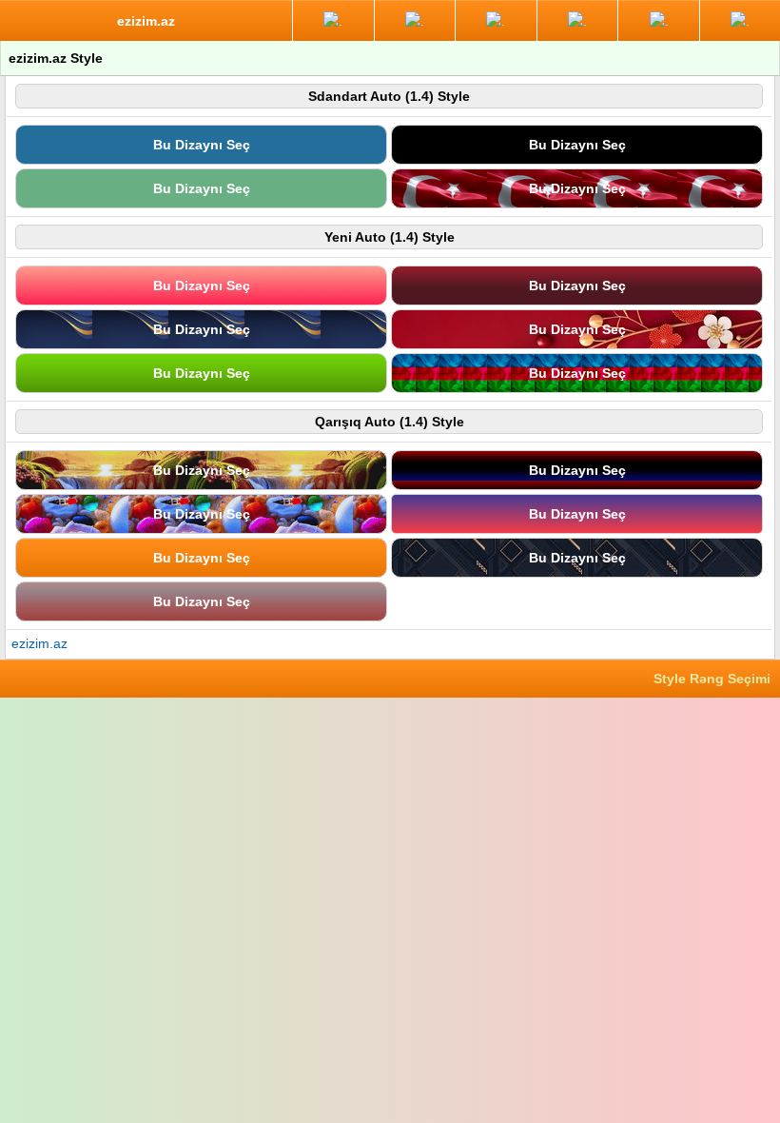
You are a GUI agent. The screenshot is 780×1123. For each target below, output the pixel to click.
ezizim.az (39, 643)
